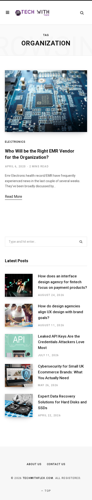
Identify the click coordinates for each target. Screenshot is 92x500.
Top (47, 490)
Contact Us (56, 464)
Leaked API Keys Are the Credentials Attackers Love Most (61, 342)
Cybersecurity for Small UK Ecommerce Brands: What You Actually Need (61, 372)
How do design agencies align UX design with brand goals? (60, 312)
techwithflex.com (38, 478)
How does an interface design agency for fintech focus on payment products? (62, 282)
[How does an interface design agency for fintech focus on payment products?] (21, 285)
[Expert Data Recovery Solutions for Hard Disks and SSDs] (21, 405)
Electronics (15, 141)
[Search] (82, 13)
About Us (34, 464)
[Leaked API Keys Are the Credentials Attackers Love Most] (21, 345)
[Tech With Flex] (32, 12)
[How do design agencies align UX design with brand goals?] (21, 315)
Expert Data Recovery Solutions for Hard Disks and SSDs (62, 402)
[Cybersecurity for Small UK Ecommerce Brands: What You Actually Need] (21, 375)
